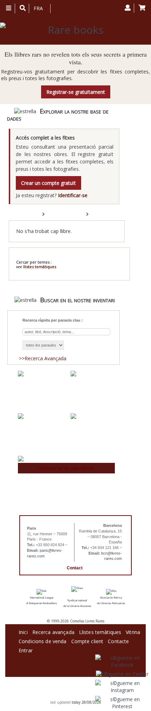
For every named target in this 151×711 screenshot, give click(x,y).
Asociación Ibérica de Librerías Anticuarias (111, 600)
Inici (23, 631)
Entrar (26, 649)
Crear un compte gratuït (48, 183)
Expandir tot (60, 214)
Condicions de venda (43, 640)
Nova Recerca (85, 256)
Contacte (118, 640)
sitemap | (68, 696)
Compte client (87, 640)
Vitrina (133, 631)
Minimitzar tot (104, 214)
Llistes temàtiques (100, 631)
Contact (75, 567)
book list (84, 696)
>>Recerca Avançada (42, 358)
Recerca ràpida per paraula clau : (52, 320)
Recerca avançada (53, 631)
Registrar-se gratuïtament (75, 92)
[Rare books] (73, 30)
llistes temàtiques (39, 266)
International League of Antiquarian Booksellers (41, 600)
